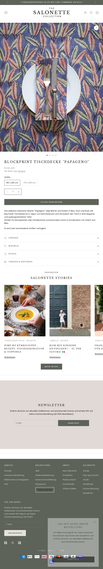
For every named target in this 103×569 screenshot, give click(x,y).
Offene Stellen (69, 488)
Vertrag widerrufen (44, 490)
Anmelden (73, 557)
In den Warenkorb (51, 202)
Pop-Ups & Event (91, 475)
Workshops (88, 484)
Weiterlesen (9, 357)
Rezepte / (32, 341)
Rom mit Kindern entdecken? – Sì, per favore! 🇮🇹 (65, 348)
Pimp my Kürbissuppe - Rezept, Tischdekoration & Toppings (24, 348)
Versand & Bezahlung (14, 475)
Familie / (55, 341)
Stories (86, 470)
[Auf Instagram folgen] (12, 542)
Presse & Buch (69, 479)
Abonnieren (15, 533)
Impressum (40, 484)
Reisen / (65, 341)
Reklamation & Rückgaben (16, 479)
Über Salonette (70, 470)
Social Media (68, 484)
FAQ (6, 484)
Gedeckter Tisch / (15, 341)
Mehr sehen (51, 366)
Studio (86, 479)
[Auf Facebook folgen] (5, 542)
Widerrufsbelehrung (44, 475)
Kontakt (8, 470)
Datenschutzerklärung (45, 479)
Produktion (68, 475)
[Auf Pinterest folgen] (19, 542)
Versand (21, 171)
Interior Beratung (91, 488)
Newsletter (88, 493)
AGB (37, 470)
